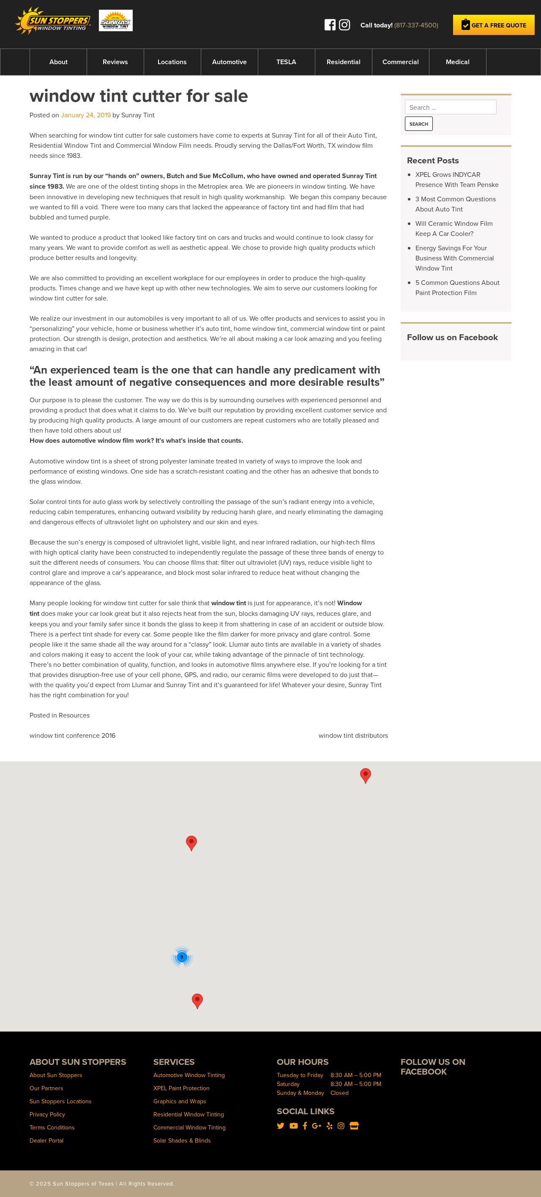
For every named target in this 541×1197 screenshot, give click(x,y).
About (58, 62)
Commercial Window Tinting (189, 1127)
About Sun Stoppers (56, 1075)
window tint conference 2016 (72, 735)
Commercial (401, 62)
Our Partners (46, 1088)
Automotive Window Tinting (189, 1075)
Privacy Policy (47, 1114)
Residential (344, 62)
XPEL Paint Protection (181, 1088)
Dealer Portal (46, 1140)
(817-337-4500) (416, 25)
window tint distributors (353, 735)
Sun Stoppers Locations (61, 1101)
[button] (191, 843)
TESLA (286, 62)
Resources (74, 715)
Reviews (115, 62)
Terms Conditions (52, 1127)
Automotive (229, 62)
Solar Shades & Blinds (182, 1140)
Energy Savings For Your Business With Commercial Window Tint (454, 258)
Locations (172, 62)
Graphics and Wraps (179, 1101)
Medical (458, 62)
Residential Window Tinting (188, 1114)
